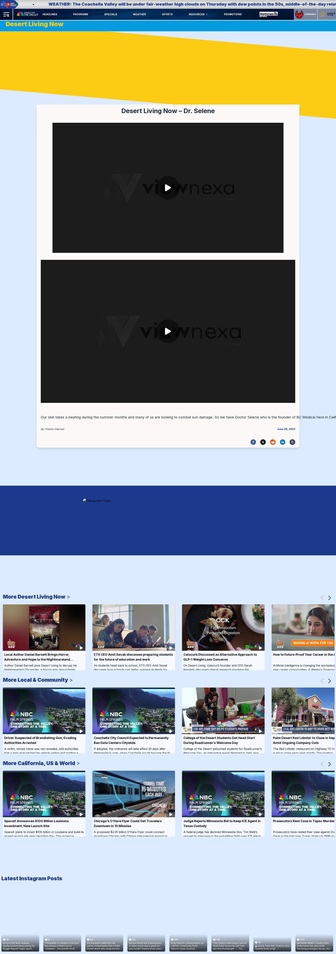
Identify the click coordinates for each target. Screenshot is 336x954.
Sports (167, 14)
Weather (139, 14)
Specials (110, 14)
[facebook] (253, 442)
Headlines (50, 14)
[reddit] (273, 442)
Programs (80, 14)
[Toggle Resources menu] (206, 14)
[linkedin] (282, 442)
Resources (197, 14)
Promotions (233, 14)
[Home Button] (28, 14)
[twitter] (263, 442)
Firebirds (310, 14)
